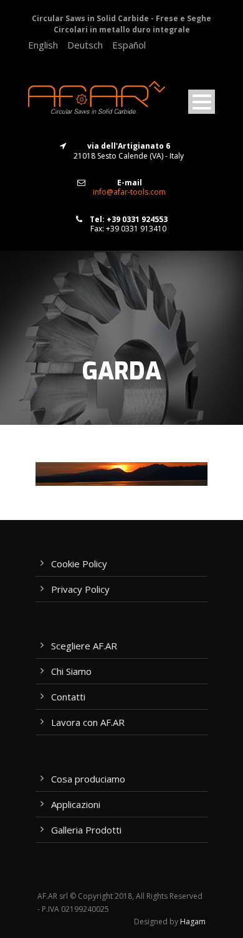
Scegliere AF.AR (84, 645)
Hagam (193, 921)
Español (129, 45)
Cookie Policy (79, 563)
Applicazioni (75, 804)
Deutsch (85, 45)
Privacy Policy (80, 589)
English (43, 45)
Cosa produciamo (88, 779)
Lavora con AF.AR (88, 722)
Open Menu (201, 102)
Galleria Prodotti (86, 830)
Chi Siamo (71, 671)
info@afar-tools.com (129, 192)
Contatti (68, 696)
